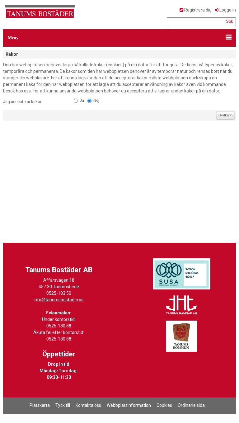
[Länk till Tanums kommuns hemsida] (181, 336)
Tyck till (62, 405)
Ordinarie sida (191, 405)
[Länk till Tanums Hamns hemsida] (181, 305)
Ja (82, 100)
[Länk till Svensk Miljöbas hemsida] (181, 273)
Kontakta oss (88, 405)
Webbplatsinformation (129, 405)
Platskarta (40, 405)
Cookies (164, 405)
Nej (96, 100)
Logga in (227, 9)
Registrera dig (198, 9)
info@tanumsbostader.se (59, 299)
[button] (119, 38)
